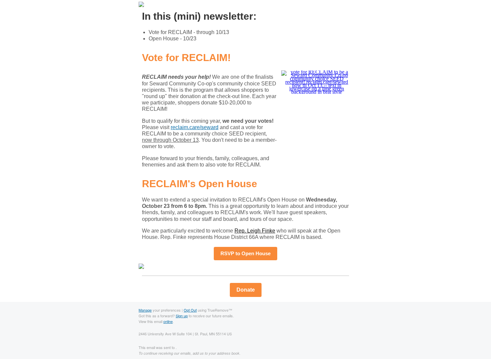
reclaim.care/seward (194, 127)
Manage (145, 310)
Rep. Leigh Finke (254, 231)
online (168, 321)
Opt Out (190, 310)
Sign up (182, 315)
